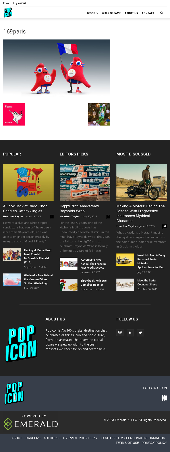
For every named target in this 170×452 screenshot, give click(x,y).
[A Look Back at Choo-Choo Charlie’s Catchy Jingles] (28, 182)
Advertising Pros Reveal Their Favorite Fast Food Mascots (93, 263)
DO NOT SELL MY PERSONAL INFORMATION (132, 438)
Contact (148, 13)
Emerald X (122, 420)
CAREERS (33, 438)
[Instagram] (120, 332)
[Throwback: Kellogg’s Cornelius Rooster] (68, 285)
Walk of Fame (111, 13)
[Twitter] (140, 332)
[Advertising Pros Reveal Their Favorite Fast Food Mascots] (68, 264)
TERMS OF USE (127, 442)
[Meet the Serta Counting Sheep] (125, 285)
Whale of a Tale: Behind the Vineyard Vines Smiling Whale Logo (38, 279)
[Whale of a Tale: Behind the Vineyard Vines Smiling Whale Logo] (12, 279)
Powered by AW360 (14, 3)
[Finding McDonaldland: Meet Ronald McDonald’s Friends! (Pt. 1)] (12, 254)
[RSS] (130, 332)
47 (164, 226)
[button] (161, 13)
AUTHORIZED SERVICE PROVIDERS (70, 438)
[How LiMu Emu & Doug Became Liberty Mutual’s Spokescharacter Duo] (125, 260)
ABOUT (17, 438)
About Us (131, 13)
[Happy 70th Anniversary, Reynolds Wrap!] (85, 182)
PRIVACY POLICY (154, 442)
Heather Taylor (13, 216)
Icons (91, 13)
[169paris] (56, 98)
